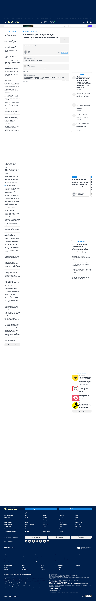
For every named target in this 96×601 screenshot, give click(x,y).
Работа (61, 526)
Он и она (61, 517)
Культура (45, 520)
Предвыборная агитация (10, 529)
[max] (40, 541)
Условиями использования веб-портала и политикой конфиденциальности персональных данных (68, 583)
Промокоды (24, 18)
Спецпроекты (78, 529)
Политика (61, 522)
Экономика (78, 526)
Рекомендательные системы (54, 590)
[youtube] (48, 541)
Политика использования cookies (55, 588)
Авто (26, 515)
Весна (26, 520)
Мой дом (45, 524)
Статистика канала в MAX (10, 531)
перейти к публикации (31, 31)
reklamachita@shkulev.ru (73, 575)
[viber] (37, 541)
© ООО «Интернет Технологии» (10, 596)
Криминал (45, 517)
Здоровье (27, 531)
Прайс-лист (7, 517)
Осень (60, 520)
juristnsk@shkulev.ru (36, 585)
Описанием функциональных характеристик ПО (58, 582)
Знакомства (31, 18)
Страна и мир (78, 522)
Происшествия (63, 524)
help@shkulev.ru (14, 586)
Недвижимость (16, 18)
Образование (46, 531)
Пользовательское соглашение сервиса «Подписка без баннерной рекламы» (64, 592)
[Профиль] (90, 22)
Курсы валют (64, 18)
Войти (29, 52)
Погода (38, 18)
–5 (67, 71)
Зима (44, 515)
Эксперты (79, 18)
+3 (63, 62)
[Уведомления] (87, 22)
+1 (63, 71)
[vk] (29, 541)
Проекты (85, 18)
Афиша (52, 18)
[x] (44, 541)
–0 (67, 81)
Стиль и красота (79, 520)
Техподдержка (8, 526)
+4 (63, 81)
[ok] (33, 541)
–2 (67, 62)
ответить (26, 62)
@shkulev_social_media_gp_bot (63, 576)
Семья (76, 515)
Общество (61, 515)
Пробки (91, 18)
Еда (25, 526)
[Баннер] (28, 26)
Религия (61, 531)
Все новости (7, 18)
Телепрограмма (45, 18)
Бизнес (26, 517)
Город (26, 522)
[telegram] (26, 541)
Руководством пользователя (55, 581)
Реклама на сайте (8, 515)
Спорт (76, 517)
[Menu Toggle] (5, 22)
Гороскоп (57, 18)
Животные (27, 529)
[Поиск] (84, 22)
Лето (44, 522)
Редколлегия (72, 18)
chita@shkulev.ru (20, 584)
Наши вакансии (8, 524)
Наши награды (8, 522)
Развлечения (62, 529)
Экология (77, 524)
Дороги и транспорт (30, 524)
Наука (44, 526)
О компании (7, 520)
